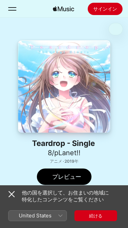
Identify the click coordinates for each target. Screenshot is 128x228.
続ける (95, 215)
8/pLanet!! (64, 153)
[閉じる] (12, 194)
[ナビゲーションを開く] (12, 8)
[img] (63, 9)
